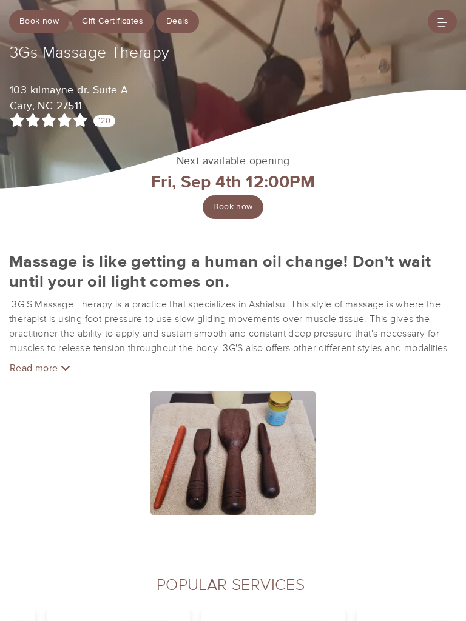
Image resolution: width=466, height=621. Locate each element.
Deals (177, 21)
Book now (39, 21)
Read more (35, 368)
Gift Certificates (112, 21)
